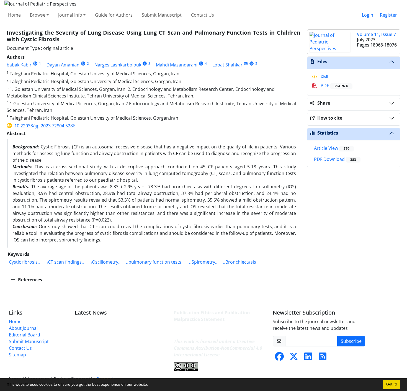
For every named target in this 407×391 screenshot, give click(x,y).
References (29, 280)
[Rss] (322, 358)
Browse (37, 15)
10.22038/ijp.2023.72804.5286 (44, 126)
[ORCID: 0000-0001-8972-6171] (201, 63)
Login (367, 15)
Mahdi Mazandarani (176, 65)
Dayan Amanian (63, 65)
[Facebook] (279, 358)
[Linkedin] (308, 358)
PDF (334, 86)
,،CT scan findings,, (64, 262)
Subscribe (351, 341)
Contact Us (202, 15)
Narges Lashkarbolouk (117, 65)
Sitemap (17, 355)
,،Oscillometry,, (104, 262)
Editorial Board (24, 335)
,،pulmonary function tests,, (155, 262)
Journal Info (70, 15)
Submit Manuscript (162, 15)
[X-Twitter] (293, 358)
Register (388, 15)
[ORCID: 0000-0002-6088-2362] (83, 63)
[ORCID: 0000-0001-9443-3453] (145, 63)
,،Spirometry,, (203, 262)
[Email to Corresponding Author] (246, 63)
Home (14, 15)
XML (324, 77)
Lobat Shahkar (227, 65)
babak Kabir (19, 65)
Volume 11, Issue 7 (376, 34)
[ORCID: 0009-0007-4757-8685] (35, 63)
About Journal (23, 328)
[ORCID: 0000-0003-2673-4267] (251, 63)
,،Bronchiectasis (239, 262)
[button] (150, 385)
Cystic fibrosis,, (24, 262)
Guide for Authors (114, 15)
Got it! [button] (391, 384)
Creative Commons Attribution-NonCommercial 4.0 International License (218, 348)
